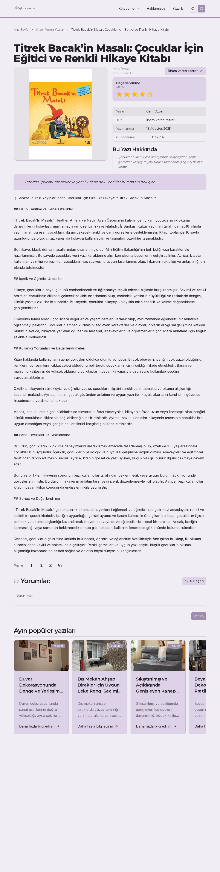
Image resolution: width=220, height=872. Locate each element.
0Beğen (197, 581)
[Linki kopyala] (60, 565)
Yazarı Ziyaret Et (123, 72)
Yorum (199, 616)
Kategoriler (127, 9)
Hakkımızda (156, 9)
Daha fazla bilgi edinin (37, 726)
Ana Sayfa (21, 30)
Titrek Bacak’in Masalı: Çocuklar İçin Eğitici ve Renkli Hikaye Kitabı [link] (120, 30)
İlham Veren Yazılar (50, 30)
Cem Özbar (121, 69)
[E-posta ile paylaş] (50, 565)
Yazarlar (179, 9)
